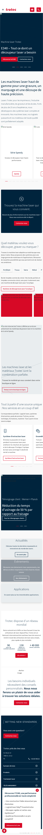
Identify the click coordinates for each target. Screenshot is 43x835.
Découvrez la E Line (13, 825)
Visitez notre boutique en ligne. (15, 390)
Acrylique (6, 270)
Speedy (16, 174)
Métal (34, 270)
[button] (4, 831)
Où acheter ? (21, 655)
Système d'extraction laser (14, 458)
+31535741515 (35, 759)
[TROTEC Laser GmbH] (11, 9)
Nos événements (21, 578)
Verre (26, 270)
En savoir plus (21, 555)
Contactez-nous (25, 59)
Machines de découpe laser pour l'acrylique (17, 289)
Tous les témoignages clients (14, 518)
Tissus (17, 270)
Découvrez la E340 (9, 59)
